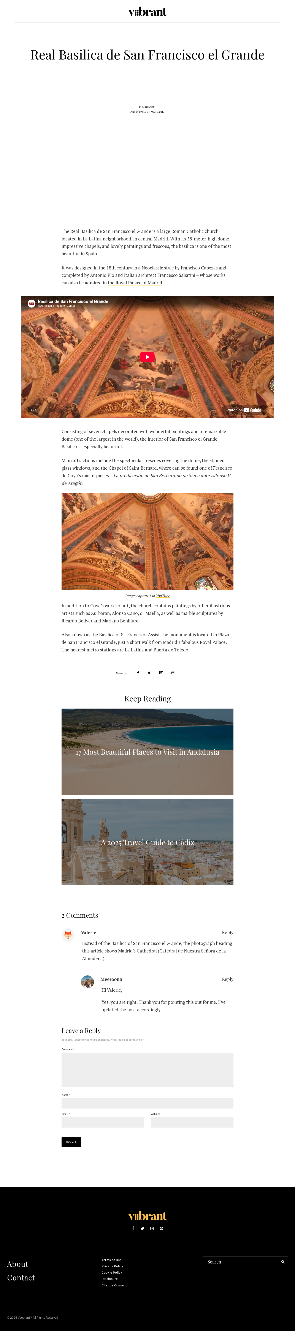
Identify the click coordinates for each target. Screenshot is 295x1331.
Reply (227, 932)
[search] (283, 1262)
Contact (21, 1277)
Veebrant (24, 1317)
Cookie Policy (112, 1272)
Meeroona (111, 979)
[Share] (138, 673)
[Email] (172, 673)
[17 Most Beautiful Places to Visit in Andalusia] (148, 752)
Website (155, 1113)
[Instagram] (152, 1228)
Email (66, 1113)
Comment (68, 1049)
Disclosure (110, 1279)
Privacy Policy (112, 1266)
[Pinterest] (161, 1228)
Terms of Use (112, 1260)
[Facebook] (133, 1228)
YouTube (163, 595)
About (17, 1264)
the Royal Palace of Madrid (135, 283)
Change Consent (114, 1285)
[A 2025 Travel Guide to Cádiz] (148, 842)
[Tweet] (149, 673)
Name (66, 1094)
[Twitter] (142, 1228)
